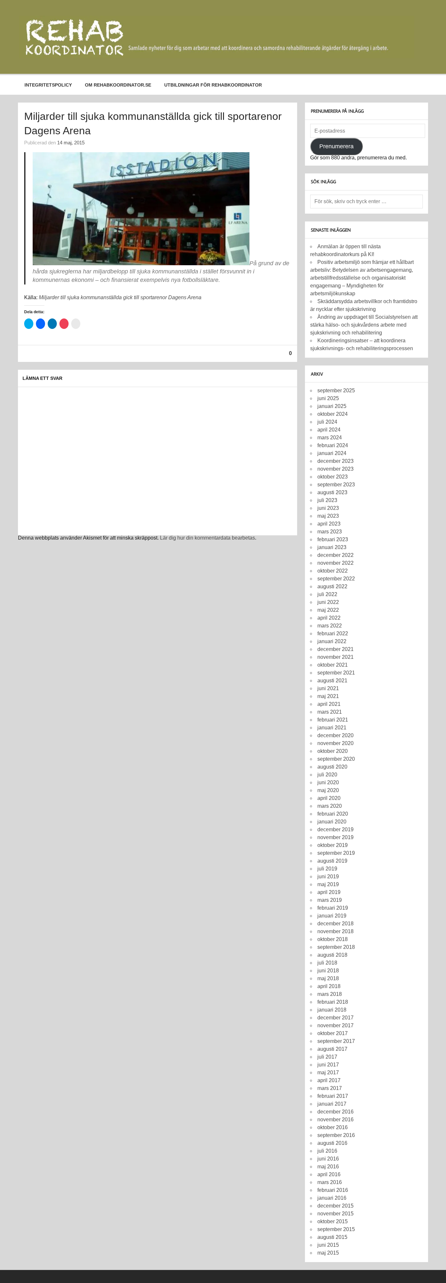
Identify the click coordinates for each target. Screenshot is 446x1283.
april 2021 (329, 704)
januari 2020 (331, 821)
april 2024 (329, 429)
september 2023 (336, 484)
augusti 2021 (332, 680)
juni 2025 (328, 398)
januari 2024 (331, 453)
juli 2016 (327, 1151)
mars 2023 (329, 531)
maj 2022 (328, 610)
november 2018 (335, 931)
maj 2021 (328, 696)
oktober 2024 (332, 414)
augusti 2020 (332, 767)
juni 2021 (328, 688)
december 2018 (335, 923)
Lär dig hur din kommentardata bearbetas (207, 538)
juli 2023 (327, 500)
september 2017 (336, 1041)
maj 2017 (328, 1072)
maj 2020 (328, 790)
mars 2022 (329, 625)
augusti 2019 (332, 861)
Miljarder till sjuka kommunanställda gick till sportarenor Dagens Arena (120, 297)
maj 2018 (328, 978)
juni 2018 (328, 970)
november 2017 (335, 1025)
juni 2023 (328, 508)
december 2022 (335, 555)
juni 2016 (328, 1158)
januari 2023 (331, 547)
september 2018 (336, 947)
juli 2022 (327, 594)
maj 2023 (328, 516)
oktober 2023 (332, 476)
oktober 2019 (332, 845)
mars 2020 (329, 806)
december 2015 (335, 1206)
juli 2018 (327, 963)
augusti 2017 (332, 1049)
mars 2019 (329, 900)
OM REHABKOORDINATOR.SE (118, 85)
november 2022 (335, 563)
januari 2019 (331, 915)
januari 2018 (331, 1010)
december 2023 (335, 461)
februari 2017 (332, 1096)
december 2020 (335, 735)
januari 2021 (331, 727)
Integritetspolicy (48, 85)
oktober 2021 (332, 665)
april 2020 (329, 798)
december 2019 (335, 829)
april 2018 (329, 986)
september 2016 (336, 1135)
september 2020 (336, 759)
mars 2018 (329, 994)
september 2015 (336, 1229)
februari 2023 (332, 539)
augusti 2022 (332, 586)
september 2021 (336, 672)
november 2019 (335, 837)
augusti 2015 (332, 1237)
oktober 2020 (332, 751)
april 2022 (329, 618)
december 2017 (335, 1017)
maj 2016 (328, 1166)
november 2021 (335, 657)
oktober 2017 (332, 1033)
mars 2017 (329, 1088)
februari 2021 (332, 720)
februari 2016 (332, 1190)
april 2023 (329, 524)
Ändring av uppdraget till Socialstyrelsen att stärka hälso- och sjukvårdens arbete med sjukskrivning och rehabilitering (364, 324)
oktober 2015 (332, 1221)
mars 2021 (329, 712)
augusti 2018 (332, 955)
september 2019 (336, 853)
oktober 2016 (332, 1127)
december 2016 (335, 1111)
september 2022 (336, 578)
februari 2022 (332, 633)
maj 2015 (328, 1253)
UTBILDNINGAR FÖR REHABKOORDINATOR (213, 85)
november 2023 (335, 469)
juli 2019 (327, 868)
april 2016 (329, 1174)
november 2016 (335, 1119)
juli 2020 (327, 774)
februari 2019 (332, 908)
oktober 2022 (332, 571)
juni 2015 (328, 1245)
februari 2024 (332, 445)
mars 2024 (329, 437)
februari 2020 (332, 814)
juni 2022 (328, 602)
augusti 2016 (332, 1143)
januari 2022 (331, 641)
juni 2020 (328, 782)
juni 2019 (328, 876)
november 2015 (335, 1213)
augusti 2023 (332, 492)
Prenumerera (336, 146)
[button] (216, 37)
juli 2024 (327, 422)
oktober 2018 (332, 939)
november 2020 (335, 743)
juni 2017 (328, 1064)
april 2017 (329, 1080)
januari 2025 (331, 406)
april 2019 (329, 892)
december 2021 (335, 649)
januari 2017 (331, 1104)
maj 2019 (328, 884)
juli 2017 (327, 1057)
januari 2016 (331, 1198)
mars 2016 (329, 1182)
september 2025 (336, 390)
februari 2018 (332, 1002)
